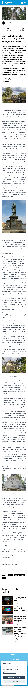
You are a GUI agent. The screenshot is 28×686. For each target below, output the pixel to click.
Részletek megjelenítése (9, 672)
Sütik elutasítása (14, 681)
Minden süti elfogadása (14, 677)
